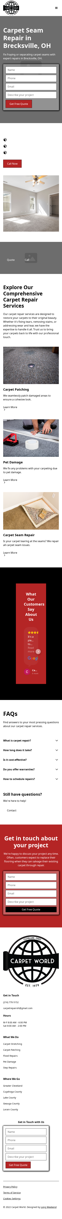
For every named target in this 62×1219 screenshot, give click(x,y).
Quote (11, 260)
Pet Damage (9, 1061)
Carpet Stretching (12, 1043)
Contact (11, 810)
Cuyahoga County (12, 1091)
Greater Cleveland (12, 1085)
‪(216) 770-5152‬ (11, 1002)
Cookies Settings (12, 1198)
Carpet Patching (11, 1049)
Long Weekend (49, 1207)
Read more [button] (31, 649)
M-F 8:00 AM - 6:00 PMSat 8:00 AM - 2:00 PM (15, 1024)
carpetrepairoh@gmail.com (17, 1008)
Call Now (12, 163)
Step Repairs (10, 1067)
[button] (56, 8)
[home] (11, 8)
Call (27, 260)
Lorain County (10, 1109)
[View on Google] (31, 658)
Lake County (9, 1097)
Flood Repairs (10, 1055)
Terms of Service (12, 1192)
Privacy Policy (10, 1186)
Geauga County (11, 1103)
